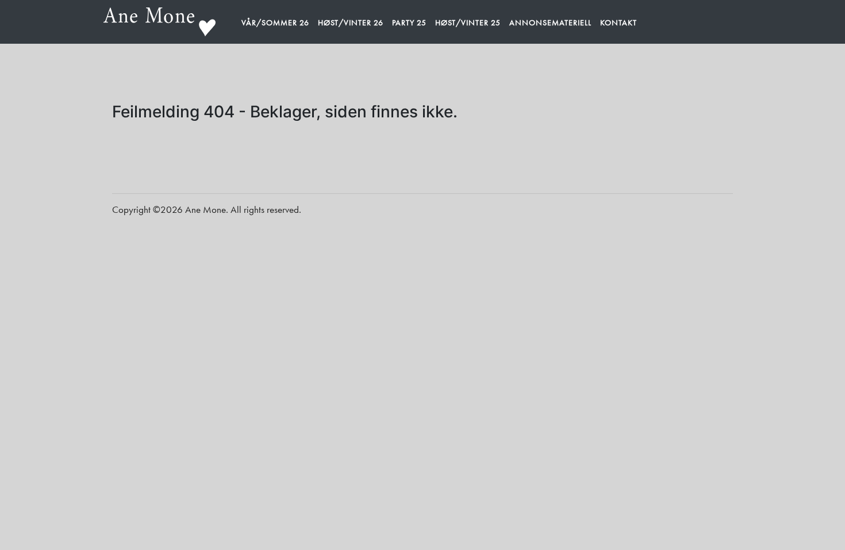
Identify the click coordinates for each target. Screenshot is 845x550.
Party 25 (409, 22)
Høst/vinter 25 (468, 22)
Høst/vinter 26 (350, 22)
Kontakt (618, 22)
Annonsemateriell (550, 22)
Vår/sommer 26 (275, 22)
